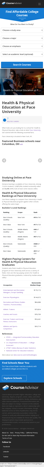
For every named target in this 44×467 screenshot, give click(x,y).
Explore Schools (13, 378)
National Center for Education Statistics (20, 351)
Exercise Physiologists (11, 297)
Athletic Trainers (9, 309)
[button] (4, 160)
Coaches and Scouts (10, 314)
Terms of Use (7, 438)
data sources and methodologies (25, 355)
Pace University (35, 130)
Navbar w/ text (12, 4)
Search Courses (22, 64)
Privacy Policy (19, 433)
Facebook (6, 446)
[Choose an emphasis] (22, 46)
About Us (5, 433)
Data (11, 433)
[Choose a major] (22, 38)
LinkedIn (6, 452)
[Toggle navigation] (39, 4)
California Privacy (32, 433)
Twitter (5, 457)
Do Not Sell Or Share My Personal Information (18, 435)
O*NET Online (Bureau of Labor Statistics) (21, 348)
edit (21, 144)
